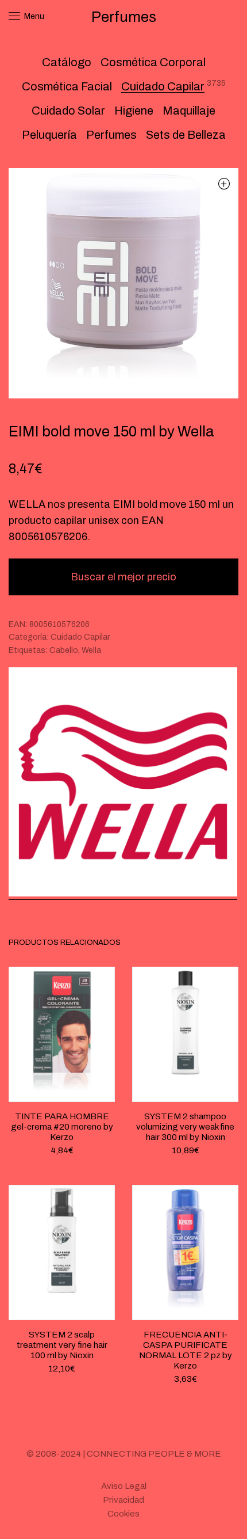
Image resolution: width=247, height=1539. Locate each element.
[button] (224, 183)
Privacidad (123, 1499)
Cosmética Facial (67, 86)
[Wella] (123, 783)
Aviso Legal (123, 1486)
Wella (91, 650)
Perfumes (111, 134)
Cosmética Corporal (153, 62)
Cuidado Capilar (162, 86)
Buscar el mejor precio (123, 577)
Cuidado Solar (68, 110)
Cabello (63, 650)
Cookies (123, 1513)
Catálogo (66, 62)
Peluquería (49, 134)
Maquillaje (189, 110)
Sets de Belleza (186, 134)
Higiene (133, 110)
